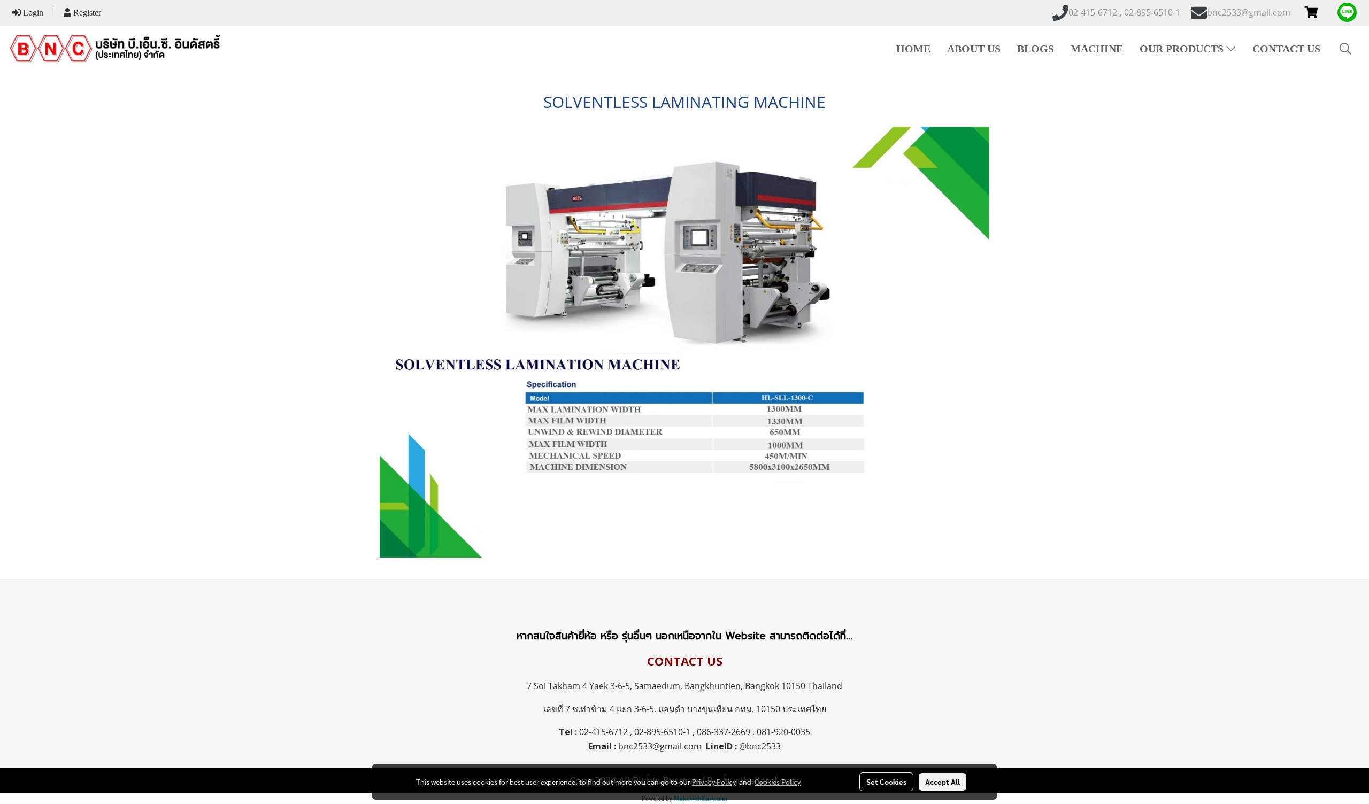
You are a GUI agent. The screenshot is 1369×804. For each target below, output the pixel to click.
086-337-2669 (723, 732)
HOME (913, 49)
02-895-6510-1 (662, 732)
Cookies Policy (778, 781)
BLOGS (1035, 49)
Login (32, 12)
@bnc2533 (760, 746)
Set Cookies (886, 781)
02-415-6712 (603, 732)
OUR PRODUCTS (1183, 49)
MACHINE (1097, 49)
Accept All (942, 781)
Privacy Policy (714, 781)
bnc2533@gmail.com (660, 746)
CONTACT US (1286, 49)
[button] (1345, 48)
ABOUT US (974, 49)
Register (86, 12)
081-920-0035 (783, 732)
